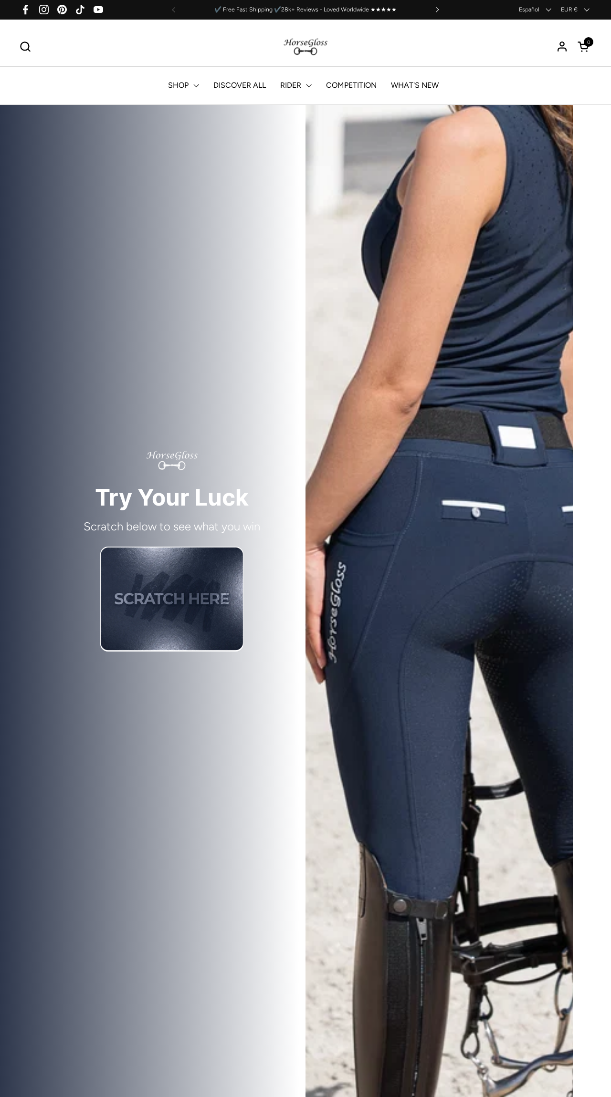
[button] (25, 46)
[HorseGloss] (305, 46)
